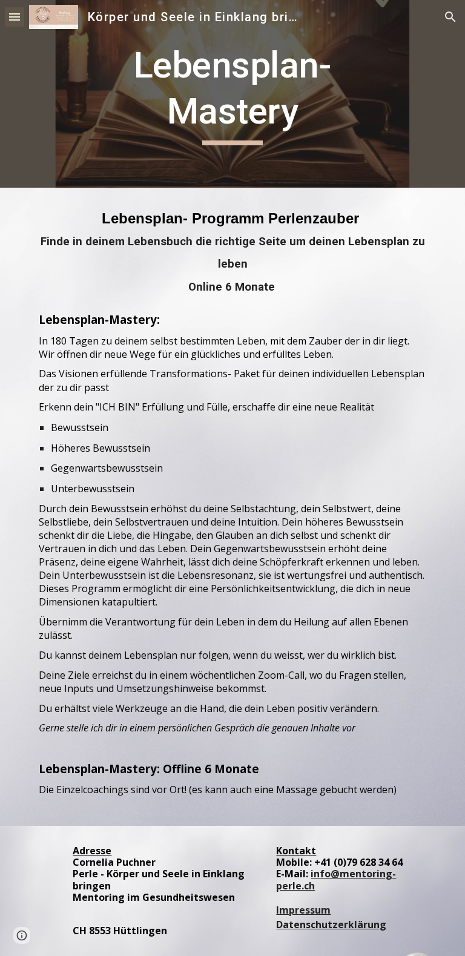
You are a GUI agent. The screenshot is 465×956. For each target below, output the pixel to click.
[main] (232, 94)
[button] (14, 16)
